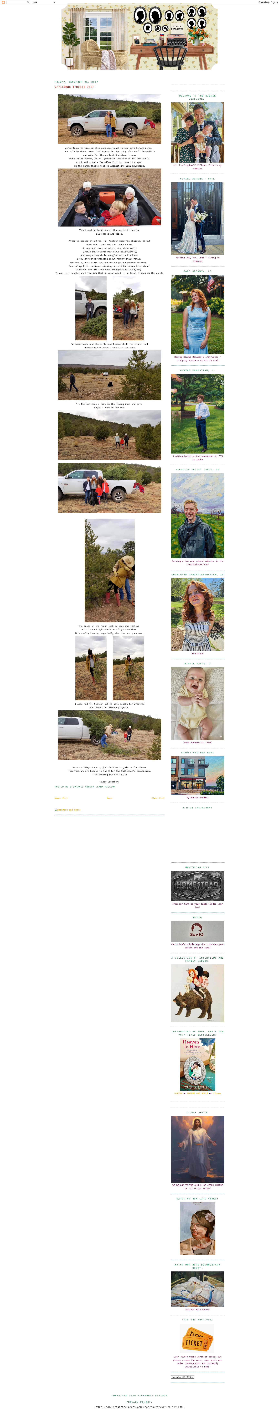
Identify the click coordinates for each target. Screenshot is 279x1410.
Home (109, 798)
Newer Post (61, 798)
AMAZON (178, 1093)
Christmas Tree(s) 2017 (74, 87)
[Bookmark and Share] (68, 810)
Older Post (158, 798)
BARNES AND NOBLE (197, 1093)
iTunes (217, 1093)
